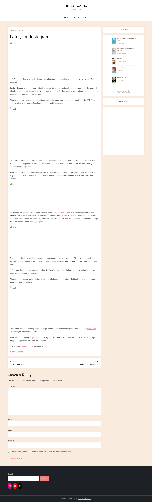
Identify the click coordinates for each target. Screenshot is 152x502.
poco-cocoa (76, 5)
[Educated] (114, 61)
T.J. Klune (121, 80)
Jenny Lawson (123, 43)
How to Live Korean (122, 68)
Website (11, 441)
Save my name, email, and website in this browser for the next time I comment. (41, 452)
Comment (12, 386)
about (67, 18)
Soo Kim (121, 71)
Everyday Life (16, 352)
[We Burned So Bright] (114, 80)
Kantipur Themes (84, 499)
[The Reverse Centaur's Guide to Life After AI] (114, 51)
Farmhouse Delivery (62, 212)
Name (10, 419)
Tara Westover (123, 61)
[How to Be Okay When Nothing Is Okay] (114, 41)
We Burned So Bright (123, 77)
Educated (119, 58)
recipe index (81, 18)
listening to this (27, 346)
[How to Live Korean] (114, 70)
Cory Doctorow (123, 53)
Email (10, 430)
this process (34, 338)
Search (10, 474)
